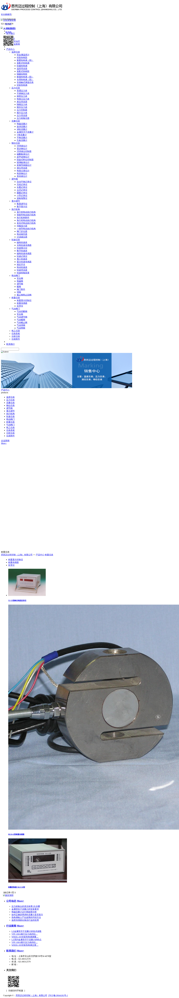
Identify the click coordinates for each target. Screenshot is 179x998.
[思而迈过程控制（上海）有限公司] (32, 12)
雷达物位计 (22, 148)
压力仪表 (16, 88)
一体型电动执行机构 (26, 229)
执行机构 (16, 209)
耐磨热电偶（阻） (25, 60)
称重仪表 (16, 298)
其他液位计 (22, 176)
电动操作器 (22, 234)
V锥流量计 (22, 135)
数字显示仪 (22, 206)
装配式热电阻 (23, 71)
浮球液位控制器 (24, 151)
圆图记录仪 (22, 193)
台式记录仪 (22, 190)
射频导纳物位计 (24, 165)
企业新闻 (5, 441)
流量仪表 (16, 121)
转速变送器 (22, 270)
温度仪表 (16, 52)
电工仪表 (16, 331)
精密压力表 (22, 96)
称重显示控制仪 (24, 300)
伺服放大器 (22, 226)
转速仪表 (16, 240)
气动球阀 (21, 325)
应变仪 (20, 306)
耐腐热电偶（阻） (25, 77)
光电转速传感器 (24, 245)
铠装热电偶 (22, 85)
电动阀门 (16, 275)
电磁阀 (20, 281)
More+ (4, 443)
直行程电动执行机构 (26, 212)
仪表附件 (16, 339)
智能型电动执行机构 (26, 215)
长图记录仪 (22, 187)
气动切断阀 (22, 311)
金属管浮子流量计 (25, 132)
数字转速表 (22, 251)
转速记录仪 (22, 256)
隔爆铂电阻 (22, 74)
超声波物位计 (23, 157)
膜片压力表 (22, 113)
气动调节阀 (22, 317)
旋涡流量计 (22, 126)
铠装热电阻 (22, 57)
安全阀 (20, 278)
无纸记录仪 (22, 184)
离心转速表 (22, 259)
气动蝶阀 (21, 320)
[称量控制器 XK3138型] (37, 882)
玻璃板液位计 (23, 162)
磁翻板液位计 (23, 154)
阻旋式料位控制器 (25, 160)
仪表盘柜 (16, 333)
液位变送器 (22, 168)
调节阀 (15, 179)
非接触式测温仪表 (25, 82)
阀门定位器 (22, 231)
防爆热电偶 (22, 66)
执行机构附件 (23, 217)
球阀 (19, 292)
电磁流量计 (22, 124)
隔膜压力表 (22, 104)
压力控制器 (22, 110)
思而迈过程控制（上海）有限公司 (16, 555)
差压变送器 (22, 102)
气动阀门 (16, 309)
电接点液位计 (23, 171)
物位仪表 (16, 143)
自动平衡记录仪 (24, 182)
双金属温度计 (23, 55)
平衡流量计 (22, 137)
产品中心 (5, 390)
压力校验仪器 (23, 118)
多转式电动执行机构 (26, 223)
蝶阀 (19, 286)
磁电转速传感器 (24, 253)
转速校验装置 (23, 273)
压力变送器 (22, 115)
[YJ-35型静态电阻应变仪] (27, 595)
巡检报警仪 (22, 198)
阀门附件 (21, 289)
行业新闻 (11, 925)
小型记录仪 (22, 195)
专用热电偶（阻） (25, 79)
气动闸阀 (21, 328)
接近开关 (21, 264)
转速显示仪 (22, 248)
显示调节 (16, 201)
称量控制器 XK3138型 (16, 887)
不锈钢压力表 (23, 93)
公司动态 (11, 901)
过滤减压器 (22, 237)
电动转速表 (22, 267)
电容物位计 (22, 173)
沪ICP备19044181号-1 (58, 995)
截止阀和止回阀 (24, 295)
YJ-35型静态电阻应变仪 (17, 600)
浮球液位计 (22, 146)
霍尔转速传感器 (24, 262)
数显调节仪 (22, 204)
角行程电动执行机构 (26, 220)
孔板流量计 (22, 140)
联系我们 (11, 950)
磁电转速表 (22, 242)
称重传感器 (22, 303)
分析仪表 (16, 336)
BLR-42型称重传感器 (16, 834)
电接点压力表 (23, 99)
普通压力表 (22, 91)
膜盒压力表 (22, 107)
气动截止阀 (22, 322)
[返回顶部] (8, 895)
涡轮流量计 (22, 129)
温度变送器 (22, 68)
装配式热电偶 (23, 63)
